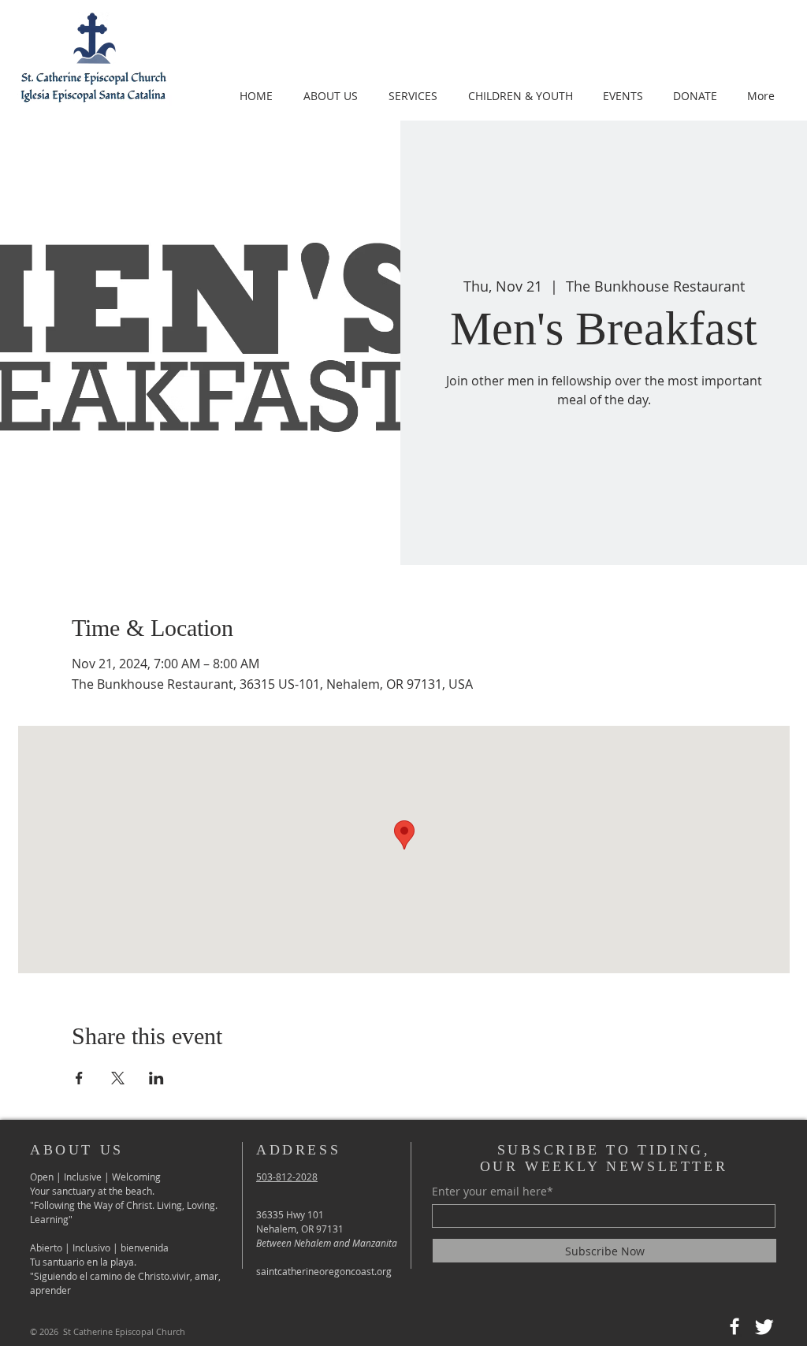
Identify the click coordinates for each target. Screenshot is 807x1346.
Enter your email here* (492, 1191)
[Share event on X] (117, 1078)
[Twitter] (764, 1326)
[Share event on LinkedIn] (156, 1078)
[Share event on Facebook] (79, 1078)
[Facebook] (734, 1326)
